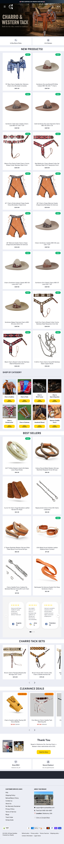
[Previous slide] (29, 683)
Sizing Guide (9, 820)
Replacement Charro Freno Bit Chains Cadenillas (47, 508)
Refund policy (25, 833)
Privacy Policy (10, 809)
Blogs (7, 814)
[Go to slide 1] (31, 631)
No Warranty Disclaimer (13, 806)
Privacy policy (34, 833)
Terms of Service (11, 812)
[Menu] (5, 7)
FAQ (7, 792)
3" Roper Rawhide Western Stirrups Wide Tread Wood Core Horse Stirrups (17, 548)
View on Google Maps (43, 817)
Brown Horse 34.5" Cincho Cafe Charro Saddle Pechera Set (42, 673)
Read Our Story (43, 752)
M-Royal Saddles (12, 833)
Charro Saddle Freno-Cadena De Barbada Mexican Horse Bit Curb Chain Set (17, 588)
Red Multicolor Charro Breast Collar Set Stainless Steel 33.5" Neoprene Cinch (47, 164)
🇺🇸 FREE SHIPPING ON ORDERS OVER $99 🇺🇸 (32, 1)
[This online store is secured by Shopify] (6, 828)
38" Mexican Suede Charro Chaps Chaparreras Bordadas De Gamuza (17, 243)
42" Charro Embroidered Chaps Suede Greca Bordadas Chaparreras (17, 204)
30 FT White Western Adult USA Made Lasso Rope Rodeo (17, 469)
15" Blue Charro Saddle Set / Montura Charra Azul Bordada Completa (17, 85)
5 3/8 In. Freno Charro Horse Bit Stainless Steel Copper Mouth (47, 362)
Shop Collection (9, 401)
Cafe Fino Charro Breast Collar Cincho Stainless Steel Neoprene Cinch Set (47, 323)
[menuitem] (18, 793)
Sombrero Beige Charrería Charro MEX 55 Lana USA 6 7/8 (17, 323)
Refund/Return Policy (12, 798)
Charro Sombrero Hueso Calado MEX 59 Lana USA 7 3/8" (17, 283)
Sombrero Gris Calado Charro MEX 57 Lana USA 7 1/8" (47, 283)
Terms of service (44, 833)
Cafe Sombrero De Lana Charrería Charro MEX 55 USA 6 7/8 (47, 124)
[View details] (32, 19)
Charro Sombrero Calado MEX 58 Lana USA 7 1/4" (47, 243)
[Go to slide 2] (32, 631)
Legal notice (37, 835)
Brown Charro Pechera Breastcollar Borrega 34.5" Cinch (15, 673)
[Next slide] (35, 683)
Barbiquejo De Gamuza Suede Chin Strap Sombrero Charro (47, 588)
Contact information (27, 835)
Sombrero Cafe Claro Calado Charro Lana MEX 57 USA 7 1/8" (17, 124)
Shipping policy (54, 833)
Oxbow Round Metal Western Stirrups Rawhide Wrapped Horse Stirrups (47, 469)
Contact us (9, 801)
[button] (58, 6)
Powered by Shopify (8, 835)
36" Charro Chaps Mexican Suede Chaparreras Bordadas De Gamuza (47, 204)
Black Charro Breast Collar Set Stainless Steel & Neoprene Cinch (17, 362)
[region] (32, 1)
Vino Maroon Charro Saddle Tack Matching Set (42, 721)
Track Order (9, 817)
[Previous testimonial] (6, 615)
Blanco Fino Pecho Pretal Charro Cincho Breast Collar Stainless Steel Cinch (16, 164)
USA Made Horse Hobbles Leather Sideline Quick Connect (47, 548)
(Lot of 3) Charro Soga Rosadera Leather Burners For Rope (17, 508)
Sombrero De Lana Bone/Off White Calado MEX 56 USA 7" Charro (47, 85)
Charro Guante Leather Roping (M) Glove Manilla (15, 721)
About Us (8, 803)
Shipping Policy (10, 795)
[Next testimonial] (58, 615)
